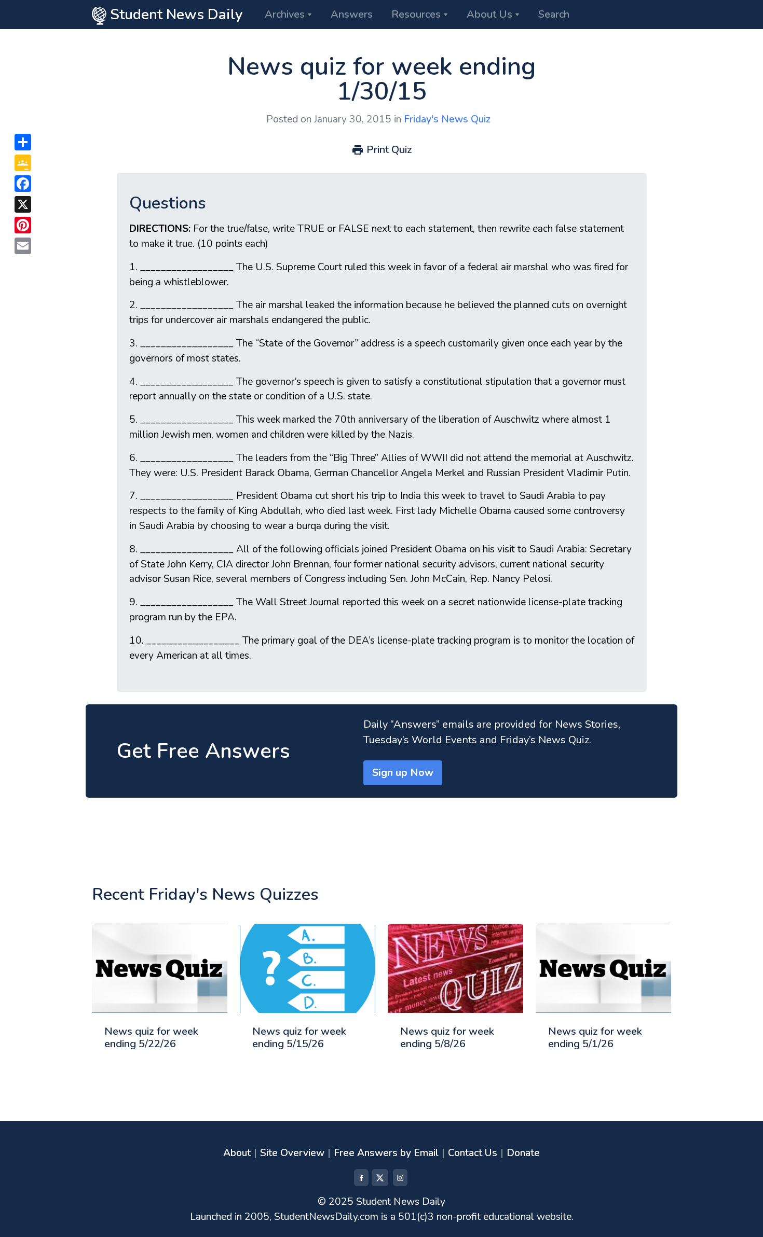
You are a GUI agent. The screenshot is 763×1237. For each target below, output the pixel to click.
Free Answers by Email (386, 1153)
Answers (352, 14)
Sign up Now (402, 773)
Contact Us (472, 1153)
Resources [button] (416, 14)
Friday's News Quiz (447, 119)
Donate (523, 1153)
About (237, 1153)
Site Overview (292, 1153)
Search (553, 14)
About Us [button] (489, 14)
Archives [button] (285, 14)
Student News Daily (174, 14)
